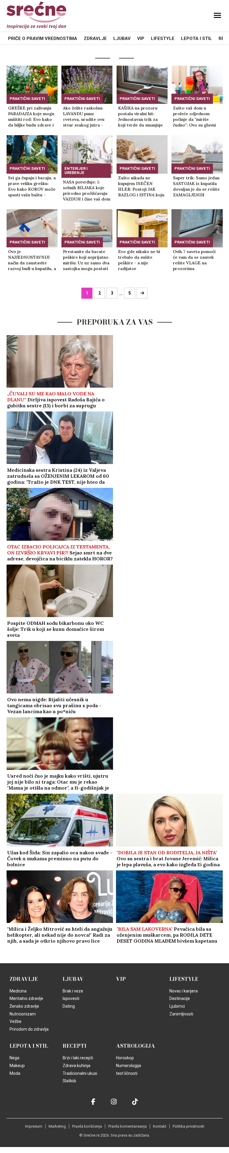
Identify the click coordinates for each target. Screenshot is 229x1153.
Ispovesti (71, 998)
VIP (140, 38)
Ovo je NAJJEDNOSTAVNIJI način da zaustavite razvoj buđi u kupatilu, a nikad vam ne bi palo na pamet (32, 260)
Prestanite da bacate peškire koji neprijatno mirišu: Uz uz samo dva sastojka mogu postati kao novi (86, 260)
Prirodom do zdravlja (29, 1029)
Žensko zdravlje (24, 1006)
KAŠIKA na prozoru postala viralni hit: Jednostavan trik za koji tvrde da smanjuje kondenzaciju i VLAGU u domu (140, 116)
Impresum (33, 1126)
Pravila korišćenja (87, 1126)
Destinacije (179, 998)
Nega (14, 1057)
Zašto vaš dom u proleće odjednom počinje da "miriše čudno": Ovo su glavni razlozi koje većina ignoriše (194, 116)
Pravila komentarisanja (127, 1126)
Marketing (57, 1126)
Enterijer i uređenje (76, 170)
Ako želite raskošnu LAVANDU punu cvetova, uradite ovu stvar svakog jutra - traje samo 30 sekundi (85, 116)
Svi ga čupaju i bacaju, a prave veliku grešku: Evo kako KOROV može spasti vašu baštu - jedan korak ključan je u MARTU (32, 186)
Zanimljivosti (181, 1014)
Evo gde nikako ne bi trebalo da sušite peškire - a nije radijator (139, 260)
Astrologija (135, 1046)
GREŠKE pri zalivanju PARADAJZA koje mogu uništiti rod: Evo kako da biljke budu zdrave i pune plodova (31, 116)
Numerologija (128, 1065)
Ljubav (122, 38)
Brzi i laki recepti (78, 1057)
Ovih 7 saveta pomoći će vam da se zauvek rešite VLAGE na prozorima (194, 260)
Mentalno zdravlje (26, 998)
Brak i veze (73, 991)
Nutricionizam (23, 1014)
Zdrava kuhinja (76, 1065)
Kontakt (159, 1126)
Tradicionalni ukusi (80, 1073)
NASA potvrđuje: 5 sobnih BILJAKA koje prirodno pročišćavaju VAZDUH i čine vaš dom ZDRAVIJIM (86, 190)
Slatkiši (69, 1080)
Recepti (74, 1046)
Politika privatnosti (188, 1126)
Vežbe (15, 1021)
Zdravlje (95, 38)
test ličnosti (126, 1073)
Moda (15, 1073)
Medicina (18, 991)
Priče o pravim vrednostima (42, 38)
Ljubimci (177, 1006)
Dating (69, 1006)
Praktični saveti (27, 98)
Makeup (17, 1065)
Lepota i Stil (196, 38)
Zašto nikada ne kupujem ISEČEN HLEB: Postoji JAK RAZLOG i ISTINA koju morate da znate (141, 186)
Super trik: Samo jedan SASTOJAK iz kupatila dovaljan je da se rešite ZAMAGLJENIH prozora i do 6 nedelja (196, 186)
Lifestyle (162, 38)
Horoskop (125, 1057)
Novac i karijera (183, 991)
